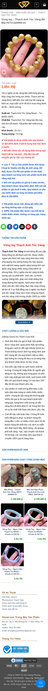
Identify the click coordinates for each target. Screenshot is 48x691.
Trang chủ (7, 12)
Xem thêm (23, 322)
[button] (4, 5)
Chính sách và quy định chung (15, 606)
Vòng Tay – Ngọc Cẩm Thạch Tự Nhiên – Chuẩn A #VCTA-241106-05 (36, 531)
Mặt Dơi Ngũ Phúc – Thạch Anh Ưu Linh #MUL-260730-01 (36, 492)
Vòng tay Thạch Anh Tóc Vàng (24, 245)
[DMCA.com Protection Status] (24, 661)
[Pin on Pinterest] (28, 227)
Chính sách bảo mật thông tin (14, 603)
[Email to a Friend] (22, 227)
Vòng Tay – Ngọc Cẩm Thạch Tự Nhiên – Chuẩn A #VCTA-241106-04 (12, 571)
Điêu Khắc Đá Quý (25, 12)
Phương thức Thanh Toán (13, 600)
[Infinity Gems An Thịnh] (24, 4)
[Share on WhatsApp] (3, 227)
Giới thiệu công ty (9, 597)
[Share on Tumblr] (34, 227)
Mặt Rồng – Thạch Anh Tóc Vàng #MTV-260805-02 (12, 492)
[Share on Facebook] (10, 227)
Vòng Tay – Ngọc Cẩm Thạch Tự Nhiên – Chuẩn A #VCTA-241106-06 (12, 531)
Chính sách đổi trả (9, 609)
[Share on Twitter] (16, 227)
